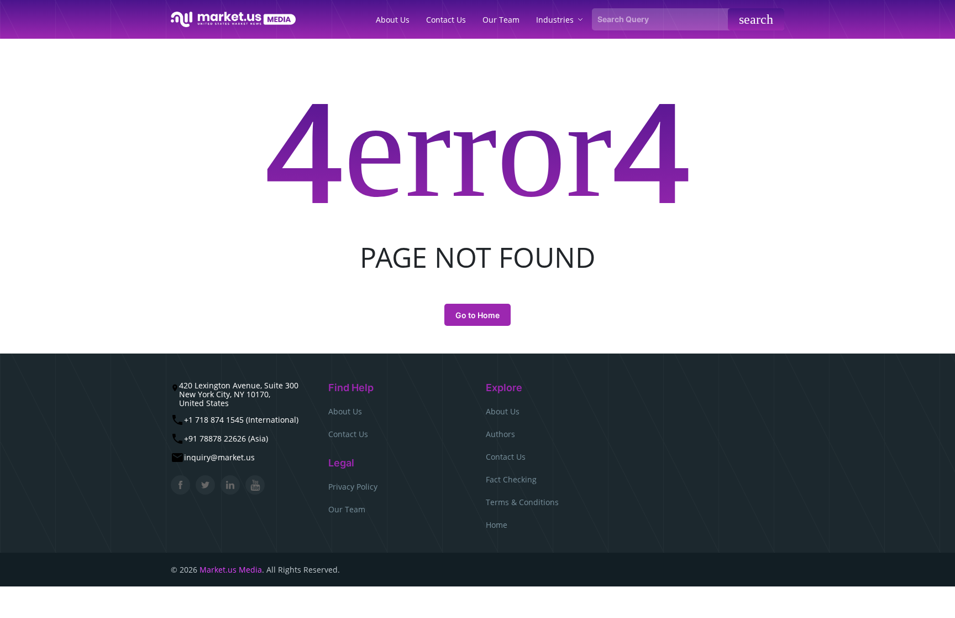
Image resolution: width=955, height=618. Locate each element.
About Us (345, 411)
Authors (500, 434)
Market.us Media (231, 569)
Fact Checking (511, 479)
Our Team (346, 509)
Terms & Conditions (522, 502)
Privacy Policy (352, 486)
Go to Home (477, 315)
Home (496, 525)
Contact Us (348, 434)
